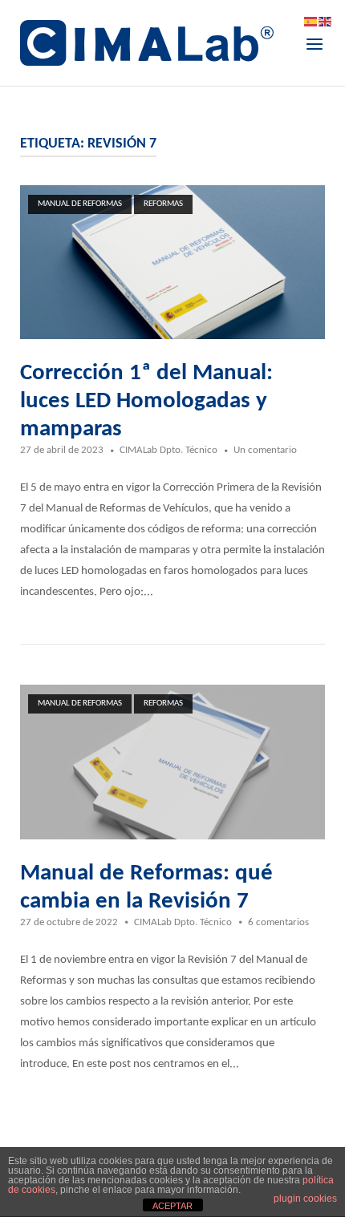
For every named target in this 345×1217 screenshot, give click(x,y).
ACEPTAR (172, 1206)
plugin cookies (305, 1198)
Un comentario (265, 450)
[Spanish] (311, 22)
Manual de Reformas (80, 204)
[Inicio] (147, 43)
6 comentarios (278, 922)
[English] (326, 22)
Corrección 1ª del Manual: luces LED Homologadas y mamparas (146, 401)
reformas (163, 204)
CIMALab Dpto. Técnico (168, 450)
